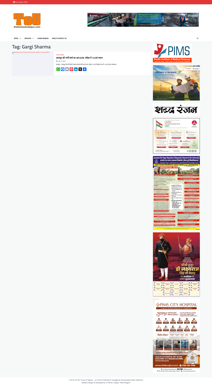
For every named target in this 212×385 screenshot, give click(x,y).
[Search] (197, 38)
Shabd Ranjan (42, 38)
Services (27, 38)
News (16, 38)
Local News (60, 55)
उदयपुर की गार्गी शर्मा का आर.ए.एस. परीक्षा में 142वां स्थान (79, 58)
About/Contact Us (59, 38)
